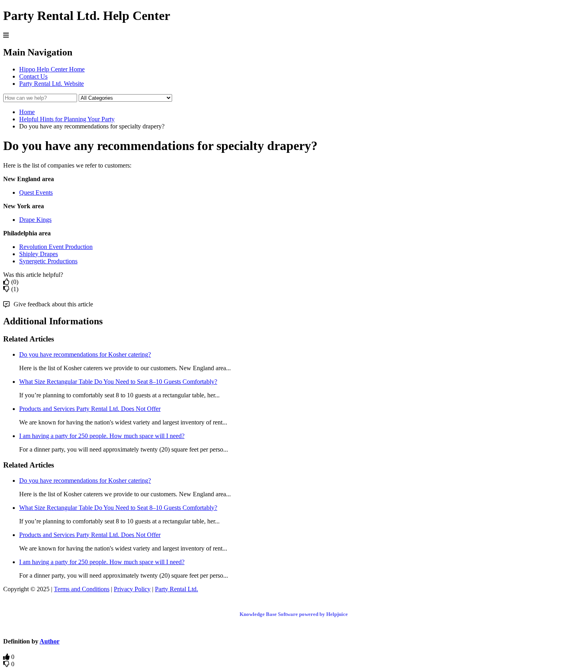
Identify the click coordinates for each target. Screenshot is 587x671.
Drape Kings (35, 219)
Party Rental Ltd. (176, 589)
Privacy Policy (132, 589)
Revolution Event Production (56, 246)
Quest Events (36, 192)
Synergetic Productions (48, 261)
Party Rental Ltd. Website (51, 83)
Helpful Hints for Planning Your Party (67, 119)
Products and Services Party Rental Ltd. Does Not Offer (90, 408)
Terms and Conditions (81, 589)
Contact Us (33, 76)
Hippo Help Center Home (52, 69)
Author (49, 641)
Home (27, 112)
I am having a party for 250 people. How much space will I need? (101, 435)
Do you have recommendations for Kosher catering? (85, 354)
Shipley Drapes (38, 254)
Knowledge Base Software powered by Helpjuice (294, 614)
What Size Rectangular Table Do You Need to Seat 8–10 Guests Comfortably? (118, 381)
